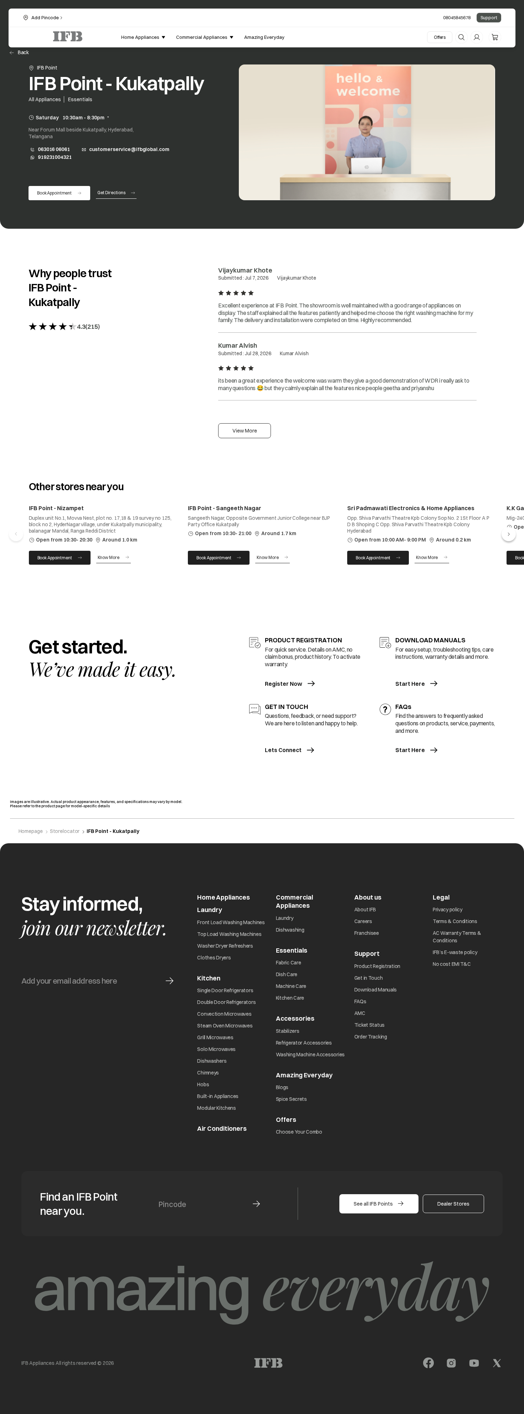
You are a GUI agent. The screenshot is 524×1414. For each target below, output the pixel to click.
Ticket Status (369, 1025)
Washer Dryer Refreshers (225, 946)
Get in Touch (368, 978)
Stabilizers (287, 1031)
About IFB (365, 909)
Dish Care (286, 974)
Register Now (283, 683)
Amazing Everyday (304, 1075)
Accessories (295, 1018)
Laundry (284, 918)
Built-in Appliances (217, 1096)
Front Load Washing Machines (230, 922)
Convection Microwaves (224, 1014)
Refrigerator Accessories (304, 1043)
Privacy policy (447, 909)
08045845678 (457, 17)
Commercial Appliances (294, 901)
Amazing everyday (264, 37)
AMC (359, 1013)
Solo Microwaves (216, 1049)
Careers (363, 921)
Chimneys (208, 1072)
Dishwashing (290, 930)
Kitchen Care (290, 998)
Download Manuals (375, 989)
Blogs (282, 1087)
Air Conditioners (222, 1128)
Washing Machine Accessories (310, 1054)
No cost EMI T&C (452, 964)
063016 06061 (54, 149)
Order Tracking (370, 1037)
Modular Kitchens (216, 1108)
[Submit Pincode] (256, 1204)
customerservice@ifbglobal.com (129, 149)
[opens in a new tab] (428, 1363)
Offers (440, 37)
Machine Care (291, 986)
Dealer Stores (453, 1204)
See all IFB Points (373, 1204)
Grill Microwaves (215, 1037)
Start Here (410, 683)
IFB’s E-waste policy (455, 952)
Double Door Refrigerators (226, 1002)
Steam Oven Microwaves (224, 1025)
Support (489, 17)
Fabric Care (288, 962)
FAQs (360, 1001)
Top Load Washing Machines (229, 934)
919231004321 (55, 157)
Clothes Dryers (214, 957)
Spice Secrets (291, 1099)
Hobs (203, 1084)
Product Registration (377, 966)
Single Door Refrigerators (225, 990)
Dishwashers (211, 1061)
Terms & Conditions (455, 921)
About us (367, 897)
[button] (509, 534)
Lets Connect (283, 749)
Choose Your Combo (299, 1132)
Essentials (291, 950)
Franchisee (366, 933)
